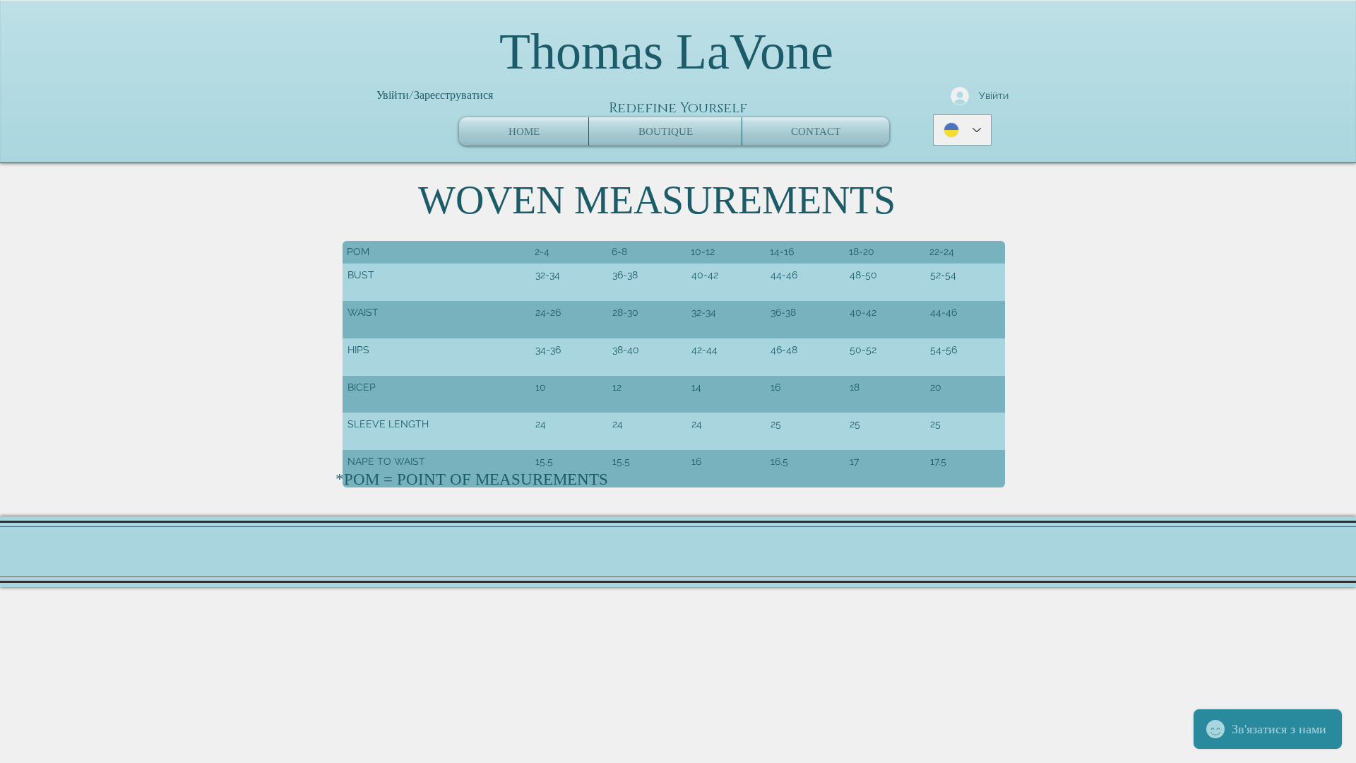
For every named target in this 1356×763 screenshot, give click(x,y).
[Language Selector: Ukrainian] (962, 130)
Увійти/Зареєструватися (434, 95)
